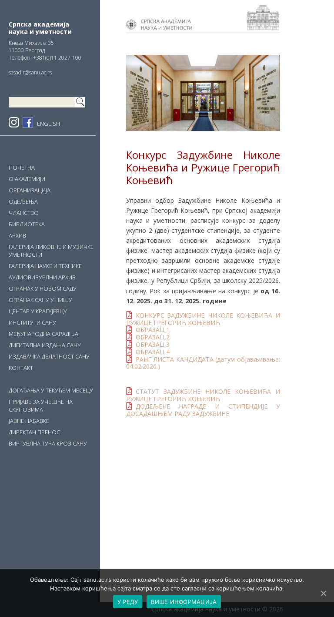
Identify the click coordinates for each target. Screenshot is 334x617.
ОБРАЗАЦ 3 (153, 344)
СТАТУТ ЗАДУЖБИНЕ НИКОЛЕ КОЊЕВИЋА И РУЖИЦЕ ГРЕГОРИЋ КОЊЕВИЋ (203, 395)
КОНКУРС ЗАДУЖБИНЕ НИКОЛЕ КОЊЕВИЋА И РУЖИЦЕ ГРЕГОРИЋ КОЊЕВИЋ (203, 319)
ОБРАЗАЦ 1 (153, 329)
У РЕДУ (127, 601)
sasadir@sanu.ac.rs (30, 72)
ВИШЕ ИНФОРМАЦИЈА (184, 601)
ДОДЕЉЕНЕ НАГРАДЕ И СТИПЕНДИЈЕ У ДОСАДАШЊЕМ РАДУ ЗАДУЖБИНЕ (203, 410)
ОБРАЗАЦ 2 (153, 337)
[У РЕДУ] (323, 593)
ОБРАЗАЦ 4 (153, 352)
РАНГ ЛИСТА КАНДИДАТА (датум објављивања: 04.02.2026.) (203, 363)
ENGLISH (48, 123)
